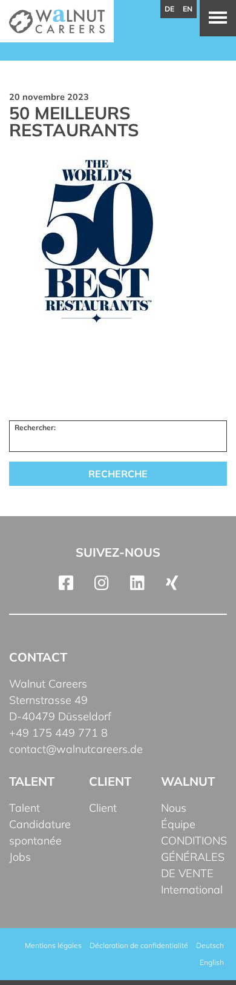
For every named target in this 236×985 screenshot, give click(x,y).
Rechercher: (35, 427)
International (192, 890)
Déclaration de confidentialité (139, 945)
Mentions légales (53, 945)
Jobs (20, 857)
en (187, 8)
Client (103, 808)
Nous (173, 808)
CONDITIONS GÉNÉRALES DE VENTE (194, 857)
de (169, 8)
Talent (24, 808)
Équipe (178, 824)
